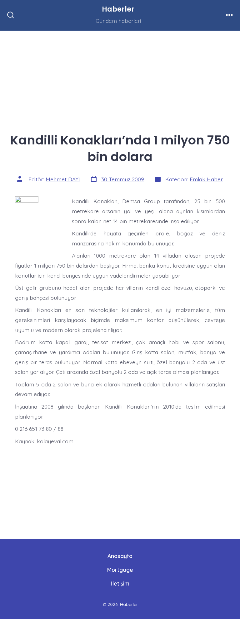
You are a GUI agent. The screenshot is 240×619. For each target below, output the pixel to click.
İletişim (120, 583)
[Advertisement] (120, 77)
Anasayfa (120, 555)
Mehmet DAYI (63, 179)
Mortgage (120, 569)
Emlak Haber (206, 179)
